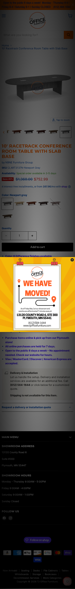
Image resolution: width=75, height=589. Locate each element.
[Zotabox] (72, 329)
